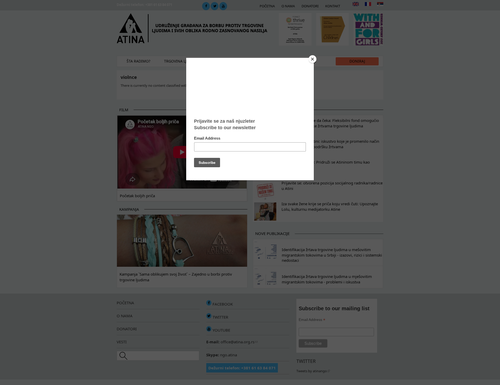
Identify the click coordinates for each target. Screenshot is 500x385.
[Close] (312, 59)
